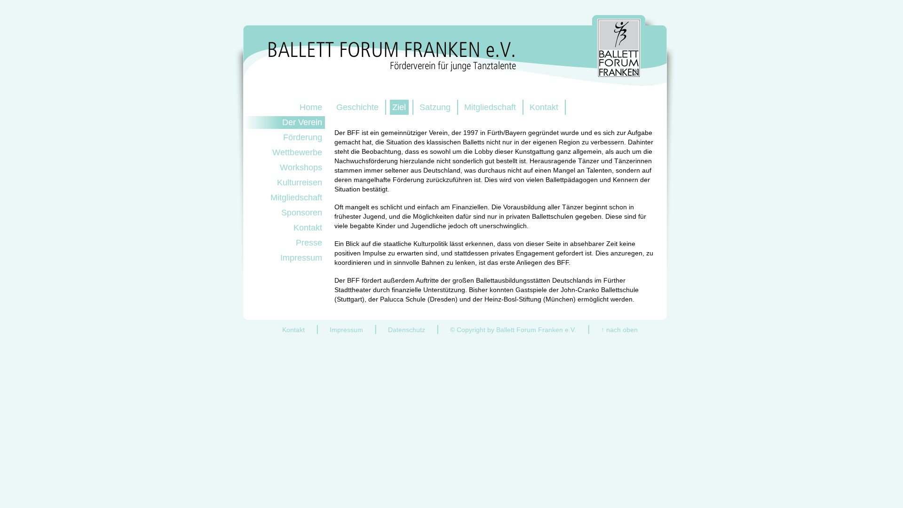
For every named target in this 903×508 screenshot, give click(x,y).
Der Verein (302, 122)
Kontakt (544, 107)
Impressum (301, 257)
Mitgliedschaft (490, 107)
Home (311, 107)
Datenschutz (406, 329)
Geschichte (357, 107)
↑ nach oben (619, 329)
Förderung (302, 137)
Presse (309, 242)
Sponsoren (301, 212)
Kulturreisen (299, 182)
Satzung (435, 107)
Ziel (399, 107)
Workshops (301, 167)
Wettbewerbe (297, 152)
